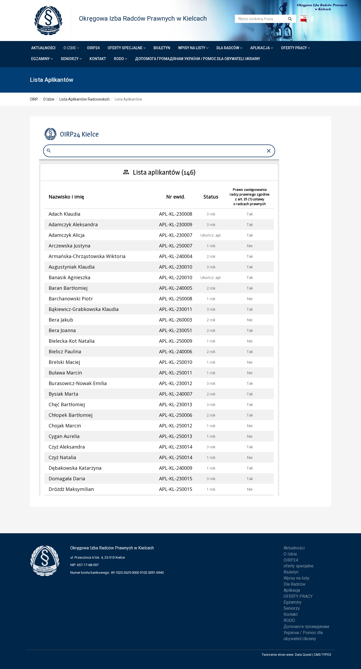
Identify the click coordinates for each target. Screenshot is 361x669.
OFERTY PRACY (294, 48)
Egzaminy (40, 59)
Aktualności (43, 48)
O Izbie (70, 48)
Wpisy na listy (192, 48)
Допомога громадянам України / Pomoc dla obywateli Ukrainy (197, 59)
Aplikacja (260, 48)
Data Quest (303, 655)
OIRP (34, 99)
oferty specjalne (125, 48)
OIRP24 (93, 48)
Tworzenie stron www (277, 655)
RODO (119, 59)
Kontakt (98, 59)
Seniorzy (70, 59)
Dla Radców (228, 48)
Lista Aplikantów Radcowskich (84, 99)
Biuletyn (162, 48)
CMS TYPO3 (322, 655)
